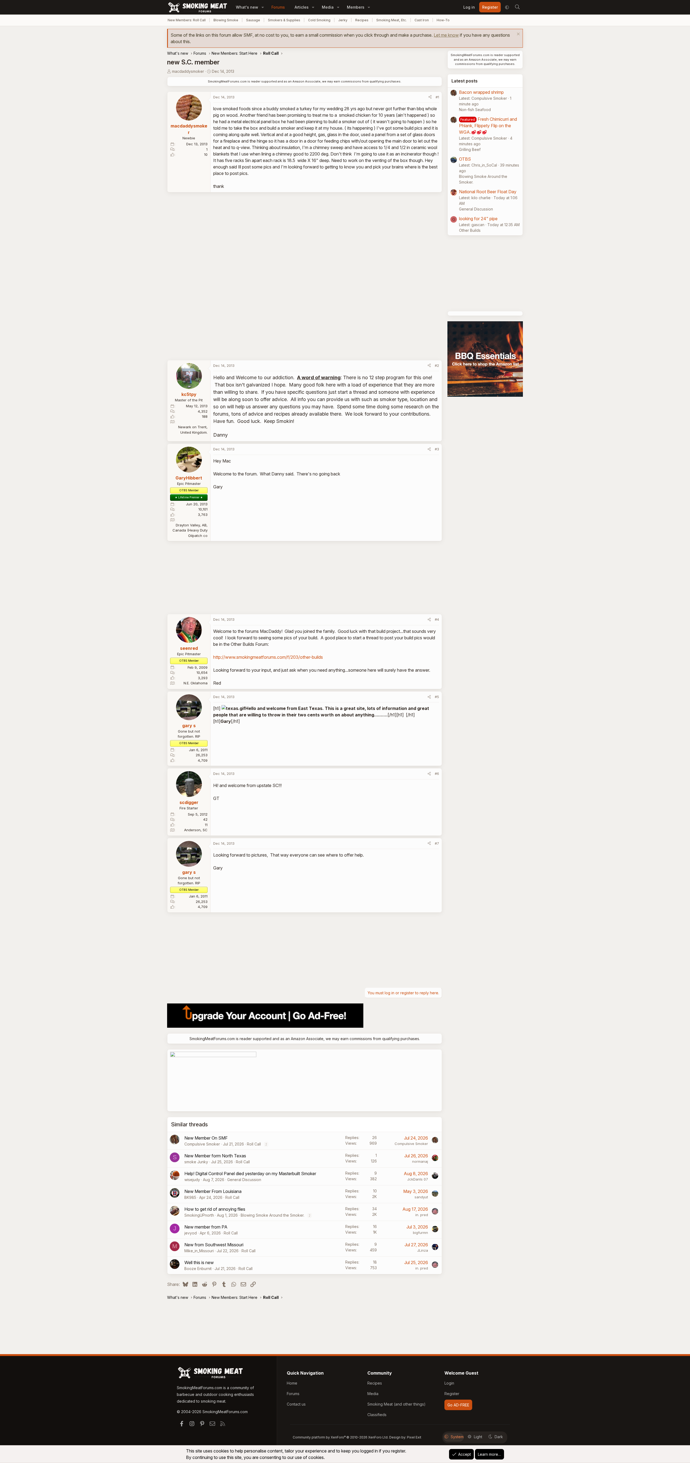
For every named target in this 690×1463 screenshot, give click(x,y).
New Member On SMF (206, 1138)
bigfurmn (420, 1232)
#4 (437, 619)
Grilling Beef (470, 149)
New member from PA (205, 1227)
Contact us (296, 1404)
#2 (437, 365)
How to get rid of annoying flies (214, 1209)
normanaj (420, 1161)
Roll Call (254, 1144)
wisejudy (192, 1179)
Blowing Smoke (225, 20)
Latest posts (464, 81)
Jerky (342, 20)
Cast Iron (422, 20)
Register (451, 1393)
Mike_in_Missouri (199, 1250)
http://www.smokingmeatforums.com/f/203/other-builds (268, 657)
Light (478, 1436)
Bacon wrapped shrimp (481, 92)
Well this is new (199, 1262)
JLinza (422, 1250)
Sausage (253, 20)
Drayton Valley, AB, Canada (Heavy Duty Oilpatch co (190, 530)
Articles (302, 7)
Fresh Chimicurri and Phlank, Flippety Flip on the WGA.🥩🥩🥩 (488, 125)
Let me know (446, 35)
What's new (247, 7)
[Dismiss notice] (517, 34)
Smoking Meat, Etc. (391, 20)
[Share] (430, 97)
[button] (263, 7)
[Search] (517, 7)
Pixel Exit (414, 1437)
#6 (437, 773)
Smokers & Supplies (284, 20)
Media (328, 7)
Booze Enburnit (198, 1268)
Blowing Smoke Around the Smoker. (272, 1215)
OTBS (465, 159)
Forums (278, 7)
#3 (437, 449)
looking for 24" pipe (478, 218)
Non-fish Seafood (475, 109)
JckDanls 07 (417, 1179)
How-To (443, 20)
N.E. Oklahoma (196, 683)
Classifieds (377, 1414)
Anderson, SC (196, 830)
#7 (437, 843)
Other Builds (470, 230)
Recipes (361, 20)
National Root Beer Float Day (487, 191)
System (457, 1436)
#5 (437, 697)
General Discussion (244, 1179)
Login (449, 1383)
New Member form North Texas (215, 1155)
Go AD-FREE (458, 1405)
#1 (437, 97)
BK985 (190, 1197)
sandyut (421, 1197)
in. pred (421, 1215)
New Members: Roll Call (187, 20)
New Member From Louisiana (213, 1191)
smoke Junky (196, 1162)
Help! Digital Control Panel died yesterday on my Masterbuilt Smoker (250, 1173)
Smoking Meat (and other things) (396, 1404)
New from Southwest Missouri (213, 1244)
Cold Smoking (319, 20)
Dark (499, 1436)
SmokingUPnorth (199, 1215)
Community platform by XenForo (340, 1437)
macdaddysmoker (188, 71)
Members (355, 7)
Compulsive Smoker (202, 1144)
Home (292, 1383)
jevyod (190, 1233)
